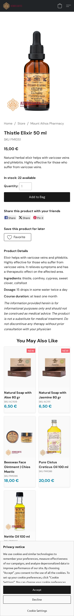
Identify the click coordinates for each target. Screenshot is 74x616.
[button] (13, 6)
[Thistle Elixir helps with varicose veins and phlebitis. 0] (37, 71)
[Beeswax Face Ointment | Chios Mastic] (19, 436)
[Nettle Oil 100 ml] (19, 511)
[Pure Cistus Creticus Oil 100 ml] (54, 436)
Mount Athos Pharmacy (47, 123)
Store (21, 123)
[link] (37, 609)
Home (8, 123)
